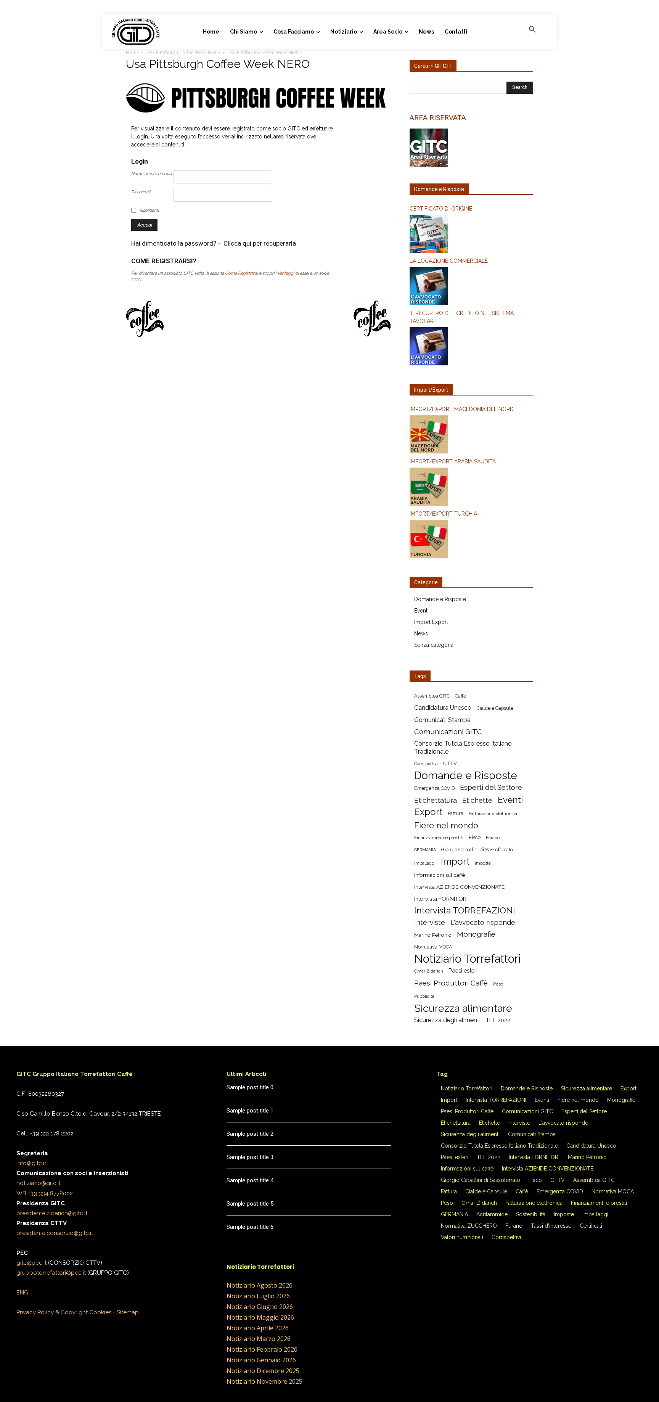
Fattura (455, 813)
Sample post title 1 (250, 1110)
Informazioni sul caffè (439, 875)
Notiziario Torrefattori (467, 959)
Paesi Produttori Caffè (451, 983)
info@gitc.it (31, 1163)
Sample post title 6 (250, 1227)
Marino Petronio (433, 935)
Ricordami (149, 210)
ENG (22, 1292)
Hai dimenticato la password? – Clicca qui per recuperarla (213, 243)
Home (132, 52)
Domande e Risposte (440, 599)
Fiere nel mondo (446, 826)
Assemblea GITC (432, 696)
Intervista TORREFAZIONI (464, 911)
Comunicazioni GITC (448, 732)
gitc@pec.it (31, 1262)
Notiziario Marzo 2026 (259, 1338)
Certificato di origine (441, 209)
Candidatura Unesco (442, 707)
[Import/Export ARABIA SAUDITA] (471, 488)
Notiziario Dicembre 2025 (263, 1371)
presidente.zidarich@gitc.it (51, 1213)
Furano (493, 837)
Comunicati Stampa (442, 720)
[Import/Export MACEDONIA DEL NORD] (471, 435)
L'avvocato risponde (482, 922)
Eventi (421, 611)
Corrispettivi (426, 763)
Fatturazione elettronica (493, 813)
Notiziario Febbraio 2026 (262, 1349)
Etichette (477, 800)
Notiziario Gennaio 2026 (261, 1360)
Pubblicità (424, 996)
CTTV (450, 763)
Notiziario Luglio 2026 (258, 1296)
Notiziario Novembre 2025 (264, 1381)
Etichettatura (435, 800)
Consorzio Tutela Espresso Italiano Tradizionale (463, 747)
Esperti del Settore (491, 787)
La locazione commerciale (449, 261)
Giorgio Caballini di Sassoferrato (477, 849)
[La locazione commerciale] (471, 287)
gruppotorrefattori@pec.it (51, 1272)
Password (140, 192)
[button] (532, 29)
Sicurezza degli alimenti (447, 1020)
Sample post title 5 (250, 1203)
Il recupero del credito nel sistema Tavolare (462, 317)
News (421, 633)
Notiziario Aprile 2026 (258, 1328)
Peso (498, 984)
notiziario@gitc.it (38, 1183)
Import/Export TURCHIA (443, 514)
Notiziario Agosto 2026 (260, 1285)
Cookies (100, 1312)
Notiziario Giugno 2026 (260, 1306)
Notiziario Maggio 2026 (260, 1317)
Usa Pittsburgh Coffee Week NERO (183, 52)
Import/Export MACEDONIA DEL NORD (462, 409)
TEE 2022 (498, 1020)
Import (455, 862)
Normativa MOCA (433, 947)
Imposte (483, 863)
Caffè (460, 696)
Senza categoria (433, 645)
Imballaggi (425, 863)
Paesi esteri (462, 970)
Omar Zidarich (428, 971)
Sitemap (128, 1312)
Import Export (431, 622)
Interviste (429, 922)
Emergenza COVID (434, 788)
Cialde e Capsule (495, 708)
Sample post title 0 (250, 1087)
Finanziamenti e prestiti (438, 837)
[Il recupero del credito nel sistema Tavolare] (471, 347)
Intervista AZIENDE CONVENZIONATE (459, 887)
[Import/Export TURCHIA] (471, 540)
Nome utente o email (151, 173)
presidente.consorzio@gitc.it (54, 1233)
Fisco (475, 837)
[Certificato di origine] (471, 235)
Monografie (476, 934)
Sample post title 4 (250, 1180)
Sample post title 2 (250, 1133)
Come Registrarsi (241, 273)
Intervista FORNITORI (441, 899)
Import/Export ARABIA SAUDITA (453, 461)
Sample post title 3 (250, 1157)
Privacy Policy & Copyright (52, 1312)
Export (428, 812)
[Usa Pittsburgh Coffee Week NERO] (258, 115)
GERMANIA (425, 849)
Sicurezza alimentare (463, 1008)
